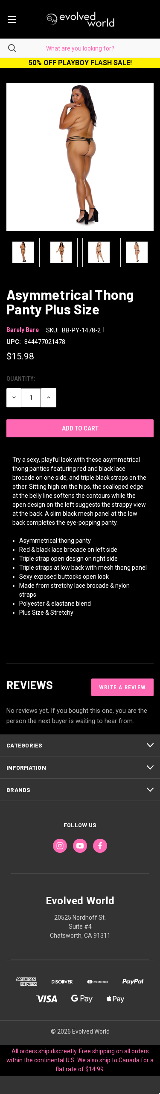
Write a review (122, 687)
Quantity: (20, 378)
